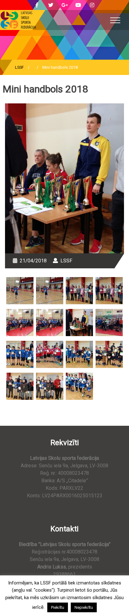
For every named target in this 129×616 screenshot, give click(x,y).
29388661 (64, 574)
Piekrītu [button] (57, 607)
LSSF (19, 67)
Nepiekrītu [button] (84, 607)
